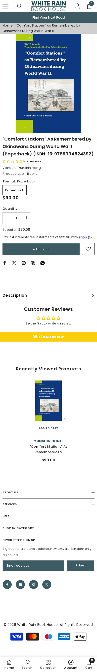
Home (7, 25)
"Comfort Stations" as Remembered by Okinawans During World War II (48, 449)
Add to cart (41, 249)
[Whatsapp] (42, 263)
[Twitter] (14, 263)
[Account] (77, 6)
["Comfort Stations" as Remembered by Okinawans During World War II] (48, 400)
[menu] (5, 6)
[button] (12, 161)
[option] (48, 17)
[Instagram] (20, 584)
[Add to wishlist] (66, 417)
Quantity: (10, 208)
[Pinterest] (23, 263)
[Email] (33, 263)
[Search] (20, 6)
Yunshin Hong (29, 167)
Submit (80, 565)
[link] (88, 249)
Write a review (48, 336)
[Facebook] (4, 263)
